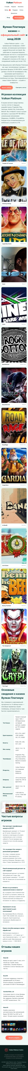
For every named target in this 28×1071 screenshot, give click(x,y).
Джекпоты (14, 13)
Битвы (7, 10)
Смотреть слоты (21, 87)
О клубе (7, 6)
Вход (8, 17)
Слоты (21, 10)
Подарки (15, 10)
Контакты (20, 6)
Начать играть (14, 1038)
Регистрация (19, 17)
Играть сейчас (6, 87)
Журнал (13, 6)
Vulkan (14, 2)
